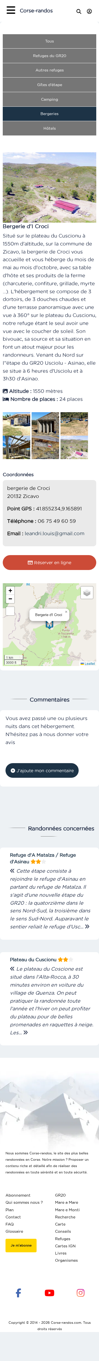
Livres (61, 1253)
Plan (10, 1210)
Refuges (62, 1239)
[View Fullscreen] (10, 611)
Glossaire (14, 1231)
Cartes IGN (65, 1246)
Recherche (65, 1217)
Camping (49, 99)
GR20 (60, 1195)
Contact (13, 1217)
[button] (49, 624)
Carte (60, 1224)
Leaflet (89, 663)
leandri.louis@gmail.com (54, 533)
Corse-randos (36, 10)
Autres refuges (49, 70)
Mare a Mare (66, 1202)
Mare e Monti (67, 1210)
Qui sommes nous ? (24, 1202)
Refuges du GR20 (49, 56)
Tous (49, 41)
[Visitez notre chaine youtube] (49, 1292)
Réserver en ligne (52, 562)
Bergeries (49, 113)
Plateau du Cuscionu (34, 959)
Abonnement (18, 1195)
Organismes (66, 1260)
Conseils (63, 1231)
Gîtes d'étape (49, 84)
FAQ (10, 1224)
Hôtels (49, 128)
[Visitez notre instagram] (81, 1292)
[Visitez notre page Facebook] (18, 1292)
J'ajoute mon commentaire (44, 770)
